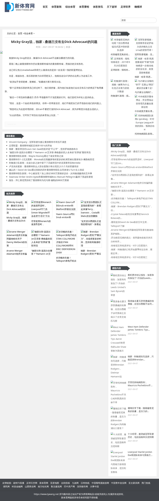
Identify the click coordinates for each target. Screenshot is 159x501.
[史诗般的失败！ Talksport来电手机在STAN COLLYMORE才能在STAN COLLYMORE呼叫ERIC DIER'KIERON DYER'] (66, 242)
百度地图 (54, 482)
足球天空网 (31, 482)
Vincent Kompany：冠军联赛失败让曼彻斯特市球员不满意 (37, 141)
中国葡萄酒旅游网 (100, 482)
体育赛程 (84, 6)
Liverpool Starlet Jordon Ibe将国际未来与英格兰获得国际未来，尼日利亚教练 (141, 454)
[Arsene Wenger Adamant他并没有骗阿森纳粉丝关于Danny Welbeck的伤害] (17, 239)
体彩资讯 (98, 6)
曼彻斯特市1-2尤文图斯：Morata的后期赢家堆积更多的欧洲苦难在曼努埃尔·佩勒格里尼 (51, 159)
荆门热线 (146, 482)
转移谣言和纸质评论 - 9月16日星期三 (129, 257)
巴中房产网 (69, 486)
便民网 (6, 486)
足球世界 (126, 6)
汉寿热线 (85, 482)
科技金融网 (17, 486)
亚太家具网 (134, 482)
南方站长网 (43, 486)
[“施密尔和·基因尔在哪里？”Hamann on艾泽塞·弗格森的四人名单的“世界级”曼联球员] (41, 239)
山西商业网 (30, 486)
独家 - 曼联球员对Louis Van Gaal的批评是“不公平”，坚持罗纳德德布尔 (43, 148)
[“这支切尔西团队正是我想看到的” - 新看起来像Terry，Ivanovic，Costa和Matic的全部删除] (91, 209)
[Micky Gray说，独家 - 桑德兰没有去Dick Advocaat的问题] (17, 207)
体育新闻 (56, 6)
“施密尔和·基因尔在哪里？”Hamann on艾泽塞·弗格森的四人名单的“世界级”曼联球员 (50, 152)
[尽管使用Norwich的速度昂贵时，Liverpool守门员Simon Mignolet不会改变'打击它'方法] (41, 209)
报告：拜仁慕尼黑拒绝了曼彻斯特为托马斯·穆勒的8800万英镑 (39, 180)
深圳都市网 (82, 486)
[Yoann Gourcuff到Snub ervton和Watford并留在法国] (66, 205)
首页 (45, 6)
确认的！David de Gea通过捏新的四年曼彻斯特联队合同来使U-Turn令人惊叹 (46, 169)
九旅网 (75, 482)
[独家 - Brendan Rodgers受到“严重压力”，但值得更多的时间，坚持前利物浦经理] (91, 239)
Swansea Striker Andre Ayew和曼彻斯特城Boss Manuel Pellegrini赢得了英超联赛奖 (51, 176)
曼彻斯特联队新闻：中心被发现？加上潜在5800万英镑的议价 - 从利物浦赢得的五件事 (50, 173)
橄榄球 (138, 6)
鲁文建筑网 (56, 486)
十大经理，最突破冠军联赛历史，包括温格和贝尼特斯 (141, 435)
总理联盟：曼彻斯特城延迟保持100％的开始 (30, 145)
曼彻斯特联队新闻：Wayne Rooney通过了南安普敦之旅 (36, 155)
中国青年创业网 (118, 482)
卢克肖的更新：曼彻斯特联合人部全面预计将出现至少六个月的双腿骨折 (44, 166)
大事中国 (94, 486)
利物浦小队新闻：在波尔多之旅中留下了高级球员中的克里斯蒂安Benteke (44, 162)
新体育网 (43, 482)
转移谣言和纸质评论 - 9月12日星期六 (129, 245)
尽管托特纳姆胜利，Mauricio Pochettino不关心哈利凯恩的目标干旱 (140, 385)
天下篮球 (112, 6)
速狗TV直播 (18, 482)
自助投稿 (65, 482)
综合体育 (70, 6)
